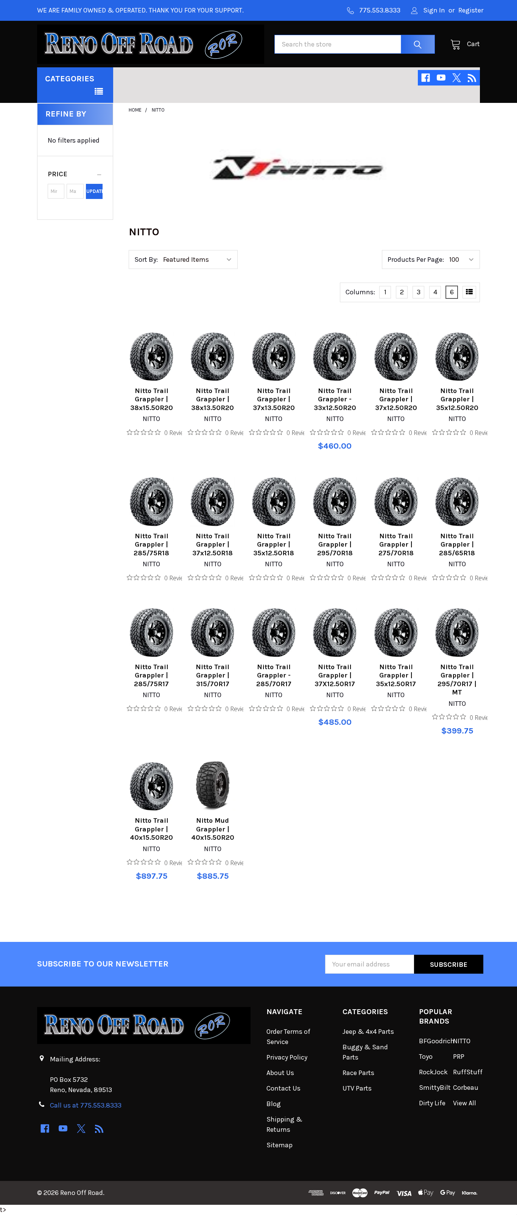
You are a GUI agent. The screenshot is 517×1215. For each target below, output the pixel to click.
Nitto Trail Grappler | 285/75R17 (151, 675)
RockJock (433, 1072)
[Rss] (472, 77)
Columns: (360, 292)
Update (94, 191)
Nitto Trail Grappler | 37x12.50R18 (212, 544)
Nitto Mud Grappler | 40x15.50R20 (212, 829)
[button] (75, 174)
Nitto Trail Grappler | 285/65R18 (457, 544)
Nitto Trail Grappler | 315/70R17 (212, 675)
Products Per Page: (416, 259)
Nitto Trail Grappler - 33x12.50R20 (335, 399)
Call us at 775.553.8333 (85, 1105)
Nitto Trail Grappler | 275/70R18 (396, 544)
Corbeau (465, 1087)
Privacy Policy (286, 1057)
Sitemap (279, 1145)
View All (464, 1103)
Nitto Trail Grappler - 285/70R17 (273, 675)
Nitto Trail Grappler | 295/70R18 (335, 544)
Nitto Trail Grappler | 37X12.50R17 (335, 675)
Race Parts (358, 1073)
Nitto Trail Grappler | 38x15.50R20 (151, 399)
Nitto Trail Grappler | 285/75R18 (151, 544)
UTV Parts (357, 1088)
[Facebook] (425, 77)
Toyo (426, 1056)
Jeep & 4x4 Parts (368, 1031)
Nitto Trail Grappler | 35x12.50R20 (457, 399)
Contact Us (283, 1088)
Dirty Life (432, 1103)
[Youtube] (441, 77)
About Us (280, 1073)
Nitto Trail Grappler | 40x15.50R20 (151, 829)
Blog (273, 1104)
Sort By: (146, 259)
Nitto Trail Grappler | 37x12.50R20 (396, 399)
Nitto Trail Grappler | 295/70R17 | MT (457, 680)
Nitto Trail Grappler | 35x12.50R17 (396, 675)
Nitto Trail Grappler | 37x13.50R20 (274, 399)
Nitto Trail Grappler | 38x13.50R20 (212, 399)
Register (470, 10)
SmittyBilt (435, 1087)
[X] (456, 77)
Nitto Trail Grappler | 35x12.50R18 (273, 544)
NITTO (461, 1041)
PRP (458, 1056)
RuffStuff (468, 1072)
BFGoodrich (437, 1041)
